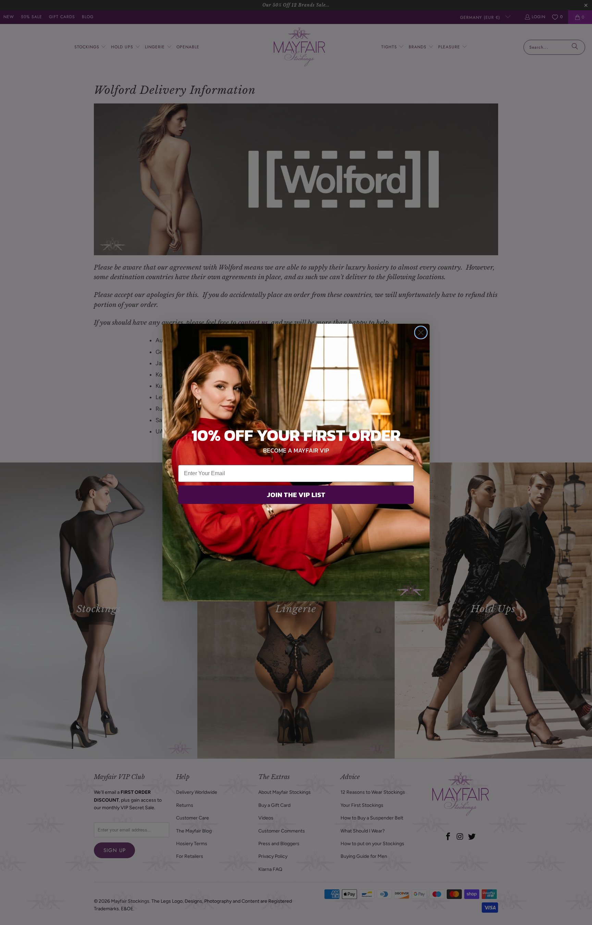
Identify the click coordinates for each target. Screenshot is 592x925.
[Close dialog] (421, 332)
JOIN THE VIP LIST (296, 495)
